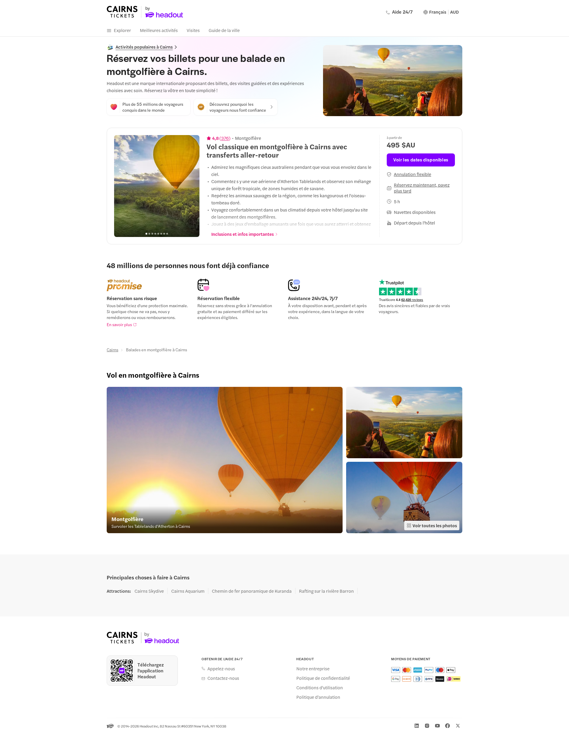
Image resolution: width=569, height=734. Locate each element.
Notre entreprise (313, 669)
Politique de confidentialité (323, 678)
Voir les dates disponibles (420, 159)
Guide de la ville (224, 30)
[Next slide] (191, 186)
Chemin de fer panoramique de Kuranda (252, 591)
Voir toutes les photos (435, 525)
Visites (193, 30)
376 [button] (225, 138)
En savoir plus (119, 324)
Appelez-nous (221, 669)
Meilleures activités (159, 30)
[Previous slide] (122, 186)
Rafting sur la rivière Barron (326, 591)
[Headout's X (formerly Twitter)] (457, 725)
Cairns (112, 349)
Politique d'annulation (318, 697)
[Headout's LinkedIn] (416, 725)
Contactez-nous (223, 678)
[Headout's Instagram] (427, 725)
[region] (156, 186)
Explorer (122, 30)
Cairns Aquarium (187, 591)
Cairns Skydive (149, 591)
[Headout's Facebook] (447, 725)
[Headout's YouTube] (437, 725)
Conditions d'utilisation (319, 687)
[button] (225, 460)
